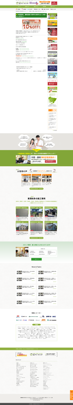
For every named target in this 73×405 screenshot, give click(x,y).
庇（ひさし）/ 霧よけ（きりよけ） (49, 332)
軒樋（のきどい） (41, 337)
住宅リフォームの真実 (33, 375)
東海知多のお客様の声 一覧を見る (36, 188)
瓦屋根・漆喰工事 (46, 9)
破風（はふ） (53, 334)
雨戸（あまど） (33, 333)
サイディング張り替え (19, 374)
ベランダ (42, 328)
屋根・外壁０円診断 (33, 366)
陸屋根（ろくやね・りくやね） (41, 329)
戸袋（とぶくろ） (27, 333)
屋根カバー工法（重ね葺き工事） (21, 366)
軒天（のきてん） (47, 334)
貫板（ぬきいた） (22, 335)
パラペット (53, 337)
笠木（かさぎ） (40, 332)
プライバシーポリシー (46, 387)
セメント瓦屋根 (49, 329)
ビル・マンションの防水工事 (20, 377)
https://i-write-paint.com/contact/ (25, 62)
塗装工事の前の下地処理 (33, 369)
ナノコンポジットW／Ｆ (46, 368)
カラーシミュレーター (33, 368)
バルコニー (38, 328)
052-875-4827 (45, 3)
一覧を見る (55, 130)
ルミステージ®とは (46, 376)
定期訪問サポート (32, 374)
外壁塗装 (18, 9)
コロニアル (44, 338)
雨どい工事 (54, 9)
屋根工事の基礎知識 (33, 386)
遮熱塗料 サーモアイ (46, 369)
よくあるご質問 (45, 386)
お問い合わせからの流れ (33, 367)
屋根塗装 (24, 9)
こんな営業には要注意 (33, 378)
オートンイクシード (33, 370)
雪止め (55, 330)
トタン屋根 (31, 330)
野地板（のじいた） (34, 332)
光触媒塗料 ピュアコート (47, 374)
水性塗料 (23, 328)
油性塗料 (19, 328)
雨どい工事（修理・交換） (20, 367)
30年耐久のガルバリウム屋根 (34, 383)
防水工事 (30, 9)
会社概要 (44, 383)
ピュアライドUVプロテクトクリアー (48, 375)
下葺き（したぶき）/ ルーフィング (24, 332)
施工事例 (17, 383)
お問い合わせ (45, 385)
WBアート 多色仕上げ (46, 367)
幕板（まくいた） (39, 333)
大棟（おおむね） (51, 335)
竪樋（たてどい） (48, 337)
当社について (37, 259)
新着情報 (44, 384)
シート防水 (23, 329)
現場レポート (18, 385)
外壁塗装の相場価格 (19, 382)
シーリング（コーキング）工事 (30, 328)
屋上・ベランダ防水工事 (20, 368)
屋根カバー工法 (37, 9)
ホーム (19, 6)
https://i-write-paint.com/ (20, 38)
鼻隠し (37, 337)
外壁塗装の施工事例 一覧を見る (36, 237)
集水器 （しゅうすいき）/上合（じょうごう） (25, 334)
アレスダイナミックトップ (47, 379)
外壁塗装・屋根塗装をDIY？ (34, 384)
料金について (18, 378)
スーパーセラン (45, 378)
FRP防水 (28, 338)
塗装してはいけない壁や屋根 (34, 379)
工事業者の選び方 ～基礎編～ (34, 377)
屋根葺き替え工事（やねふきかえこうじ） (46, 330)
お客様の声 (18, 384)
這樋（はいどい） (46, 333)
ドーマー (33, 337)
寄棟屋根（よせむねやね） (34, 335)
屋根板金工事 (18, 370)
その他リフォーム (19, 376)
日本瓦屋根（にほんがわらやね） (23, 330)
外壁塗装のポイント (33, 376)
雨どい (34, 334)
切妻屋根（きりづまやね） (43, 335)
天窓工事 (17, 375)
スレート (40, 338)
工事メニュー (18, 364)
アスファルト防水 (47, 328)
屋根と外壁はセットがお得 (34, 385)
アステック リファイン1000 (47, 365)
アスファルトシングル (34, 338)
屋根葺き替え (18, 365)
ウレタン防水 (54, 328)
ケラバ (28, 335)
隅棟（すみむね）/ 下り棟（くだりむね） (24, 337)
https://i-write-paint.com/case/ (24, 48)
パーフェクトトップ (46, 370)
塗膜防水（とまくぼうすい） (31, 329)
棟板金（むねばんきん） (40, 334)
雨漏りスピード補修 (33, 365)
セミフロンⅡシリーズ (46, 377)
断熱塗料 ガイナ (45, 366)
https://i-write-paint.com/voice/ (24, 49)
